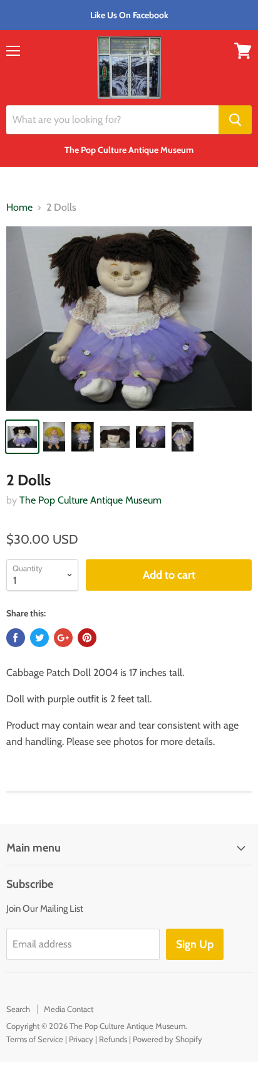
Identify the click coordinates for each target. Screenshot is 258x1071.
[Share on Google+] (63, 637)
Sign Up (195, 944)
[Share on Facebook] (15, 637)
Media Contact (68, 1009)
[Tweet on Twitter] (39, 637)
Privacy (81, 1039)
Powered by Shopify (167, 1039)
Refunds (113, 1039)
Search (18, 1009)
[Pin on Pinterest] (87, 637)
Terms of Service (34, 1039)
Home (19, 207)
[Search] (235, 119)
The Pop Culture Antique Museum (90, 500)
